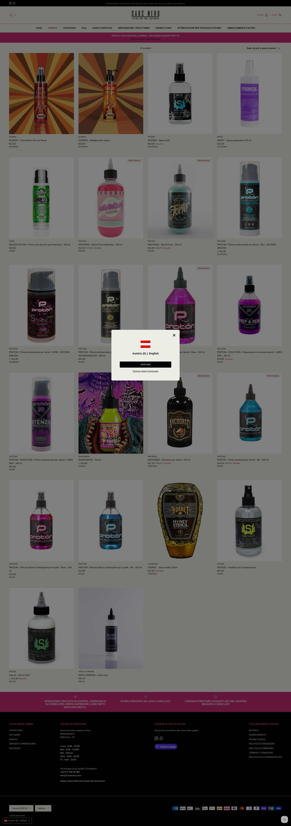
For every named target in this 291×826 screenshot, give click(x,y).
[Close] (174, 335)
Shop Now (145, 365)
